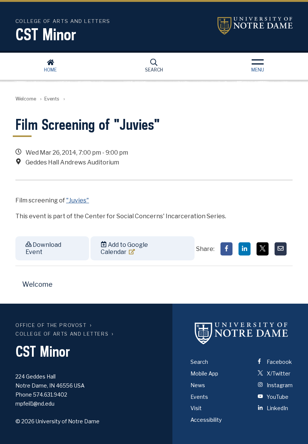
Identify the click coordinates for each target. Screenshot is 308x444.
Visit (196, 408)
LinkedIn (277, 408)
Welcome (25, 99)
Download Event (43, 248)
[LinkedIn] (245, 248)
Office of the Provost (51, 325)
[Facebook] (226, 248)
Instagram (279, 385)
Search (154, 70)
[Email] (281, 248)
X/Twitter (278, 373)
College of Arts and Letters (62, 334)
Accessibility (206, 420)
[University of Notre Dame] (241, 333)
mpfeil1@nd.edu (34, 403)
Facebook (279, 362)
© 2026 (25, 421)
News (197, 385)
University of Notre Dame (255, 26)
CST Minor (45, 34)
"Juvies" (77, 200)
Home (50, 70)
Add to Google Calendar (124, 248)
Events (51, 99)
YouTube (277, 397)
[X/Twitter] (263, 248)
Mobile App (204, 373)
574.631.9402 (50, 394)
